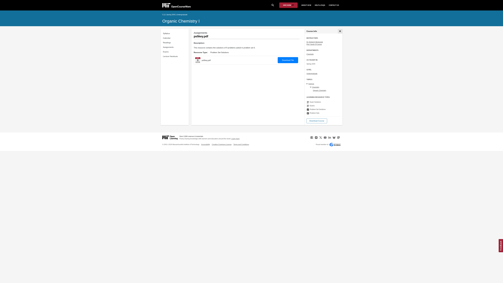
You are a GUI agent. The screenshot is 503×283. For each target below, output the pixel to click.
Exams (166, 52)
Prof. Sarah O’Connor (314, 44)
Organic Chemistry (319, 90)
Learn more (235, 139)
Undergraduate (312, 74)
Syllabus (166, 33)
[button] (317, 120)
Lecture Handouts (170, 56)
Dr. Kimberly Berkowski (315, 42)
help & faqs (320, 5)
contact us (334, 5)
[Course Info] (340, 31)
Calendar (167, 38)
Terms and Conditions (241, 144)
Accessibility (205, 144)
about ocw (306, 5)
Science (311, 84)
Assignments (168, 47)
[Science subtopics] (307, 84)
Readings (167, 43)
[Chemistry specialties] (311, 87)
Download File (288, 60)
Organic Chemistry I (181, 21)
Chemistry (310, 54)
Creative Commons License (222, 144)
